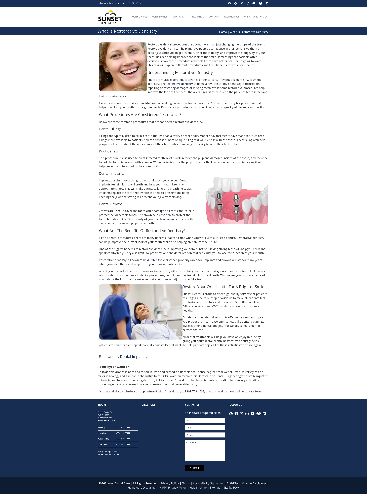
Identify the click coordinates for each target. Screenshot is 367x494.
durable (152, 260)
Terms (186, 483)
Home (223, 32)
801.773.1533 (134, 3)
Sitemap (215, 487)
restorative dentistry (179, 83)
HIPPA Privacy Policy (173, 487)
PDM (236, 487)
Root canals (173, 158)
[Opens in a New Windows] (231, 414)
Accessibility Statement (208, 483)
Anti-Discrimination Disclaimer (246, 483)
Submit (194, 468)
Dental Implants (133, 356)
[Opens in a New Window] (229, 3)
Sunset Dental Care (117, 483)
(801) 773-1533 (111, 420)
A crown (168, 219)
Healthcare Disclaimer (142, 487)
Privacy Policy (170, 483)
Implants (104, 180)
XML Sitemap (198, 487)
